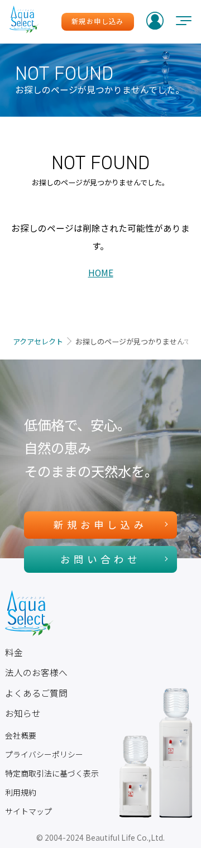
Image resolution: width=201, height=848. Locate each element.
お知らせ (23, 713)
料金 (14, 652)
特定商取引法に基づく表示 (52, 773)
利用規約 (20, 792)
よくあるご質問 (36, 693)
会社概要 (20, 735)
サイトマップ (28, 811)
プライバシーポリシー (44, 754)
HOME (100, 272)
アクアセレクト (38, 341)
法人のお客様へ (36, 672)
